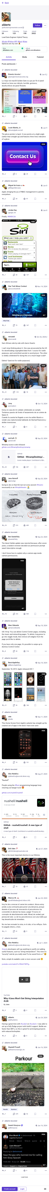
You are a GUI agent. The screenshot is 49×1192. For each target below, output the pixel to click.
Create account (9, 1189)
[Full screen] (44, 880)
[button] (24, 870)
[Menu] (45, 25)
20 (3, 33)
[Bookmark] (35, 116)
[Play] (5, 880)
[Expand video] (40, 880)
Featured (40, 57)
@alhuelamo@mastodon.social (12, 27)
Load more (24, 1177)
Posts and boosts (8, 64)
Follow (37, 25)
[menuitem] (24, 870)
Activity (9, 57)
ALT (44, 111)
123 (14, 33)
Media (24, 57)
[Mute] (9, 880)
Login (22, 1189)
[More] (45, 116)
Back (7, 3)
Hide (43, 91)
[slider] (24, 877)
